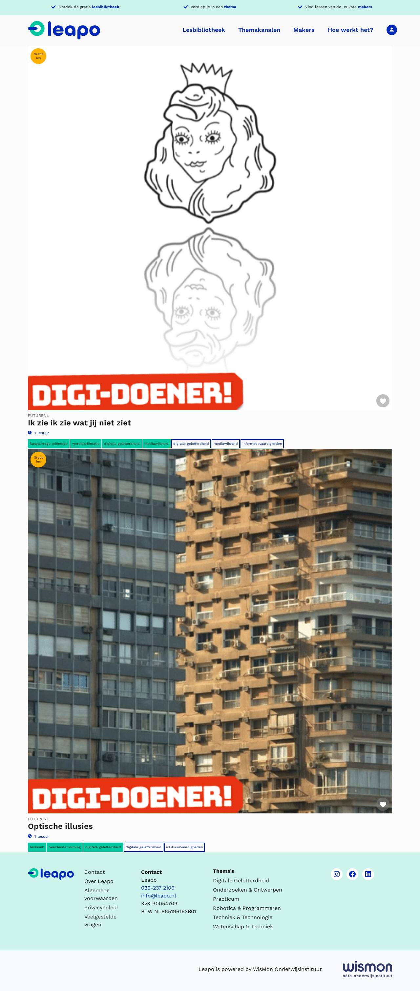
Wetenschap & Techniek (243, 926)
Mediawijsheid (156, 444)
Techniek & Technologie (242, 917)
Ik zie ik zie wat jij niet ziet (79, 422)
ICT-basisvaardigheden (184, 847)
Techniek (37, 847)
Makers (304, 29)
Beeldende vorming (65, 847)
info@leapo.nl (158, 896)
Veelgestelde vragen (100, 921)
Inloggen (392, 29)
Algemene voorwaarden (101, 894)
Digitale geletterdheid (122, 444)
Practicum (226, 899)
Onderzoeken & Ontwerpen (247, 890)
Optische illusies (60, 826)
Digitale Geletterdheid (191, 444)
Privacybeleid (101, 907)
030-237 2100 (158, 888)
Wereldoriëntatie (85, 444)
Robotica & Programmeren (247, 908)
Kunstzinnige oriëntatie (49, 444)
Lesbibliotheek (203, 29)
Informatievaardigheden (262, 444)
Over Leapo (99, 881)
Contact (94, 872)
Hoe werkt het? (350, 29)
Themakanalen (259, 29)
